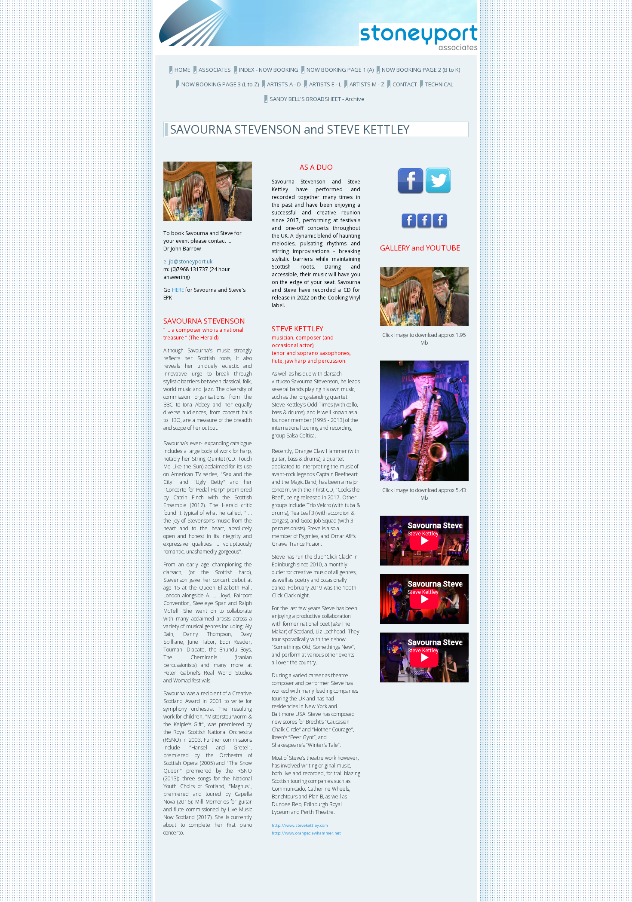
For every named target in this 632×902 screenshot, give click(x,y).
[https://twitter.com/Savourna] (438, 180)
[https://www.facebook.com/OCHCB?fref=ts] (440, 221)
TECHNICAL (439, 84)
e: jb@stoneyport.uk (187, 261)
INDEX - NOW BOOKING (268, 69)
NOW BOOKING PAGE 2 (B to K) (421, 69)
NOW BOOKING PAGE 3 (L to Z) (220, 84)
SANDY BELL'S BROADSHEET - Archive (317, 99)
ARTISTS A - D (284, 84)
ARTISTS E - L (325, 84)
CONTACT (405, 84)
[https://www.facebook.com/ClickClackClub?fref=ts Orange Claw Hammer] (424, 221)
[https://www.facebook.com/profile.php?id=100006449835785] (410, 180)
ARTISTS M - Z (367, 84)
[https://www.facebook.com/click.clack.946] (409, 221)
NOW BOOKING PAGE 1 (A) (340, 69)
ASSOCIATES (215, 69)
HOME (182, 69)
